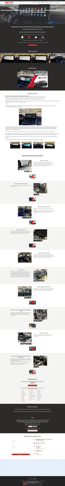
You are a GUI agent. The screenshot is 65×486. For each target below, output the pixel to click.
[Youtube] (34, 426)
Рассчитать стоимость (32, 45)
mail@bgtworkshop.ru (57, 0)
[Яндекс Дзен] (36, 426)
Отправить (20, 454)
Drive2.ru (30, 426)
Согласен (25, 484)
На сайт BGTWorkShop (32, 430)
